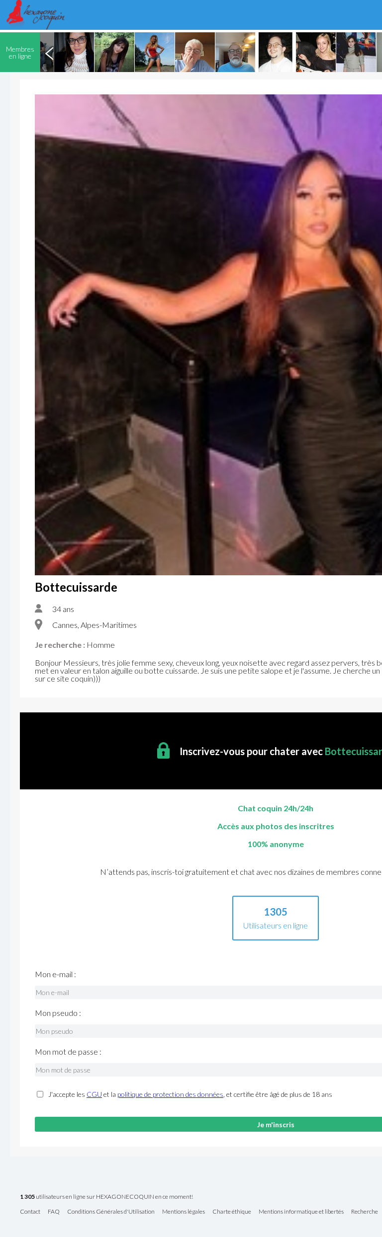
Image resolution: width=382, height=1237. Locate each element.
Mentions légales (183, 1212)
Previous (49, 52)
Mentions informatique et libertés (301, 1212)
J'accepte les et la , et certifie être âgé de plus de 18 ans (190, 1094)
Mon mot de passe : (68, 1052)
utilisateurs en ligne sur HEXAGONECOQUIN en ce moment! (106, 1197)
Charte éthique (231, 1212)
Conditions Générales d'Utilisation (111, 1212)
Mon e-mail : (55, 974)
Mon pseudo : (58, 1013)
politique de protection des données (170, 1094)
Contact (30, 1212)
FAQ (54, 1212)
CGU (94, 1094)
